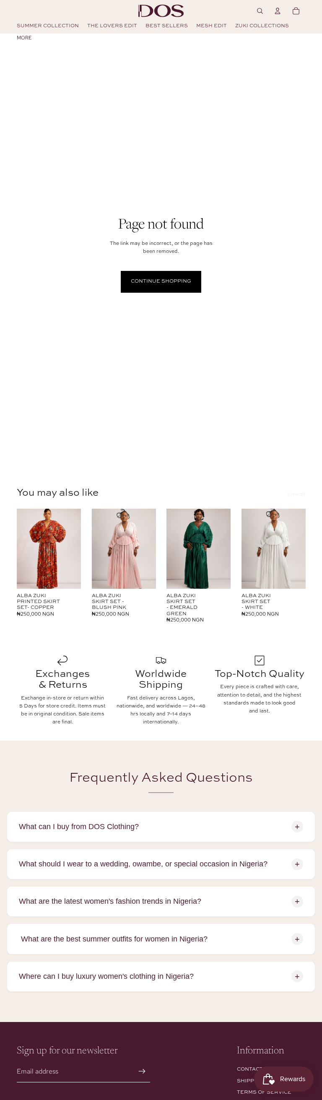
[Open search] (260, 11)
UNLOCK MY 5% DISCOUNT (238, 1042)
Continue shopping (161, 281)
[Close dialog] (307, 869)
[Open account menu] (277, 11)
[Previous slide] (23, 548)
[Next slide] (74, 548)
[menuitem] (24, 38)
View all (296, 494)
